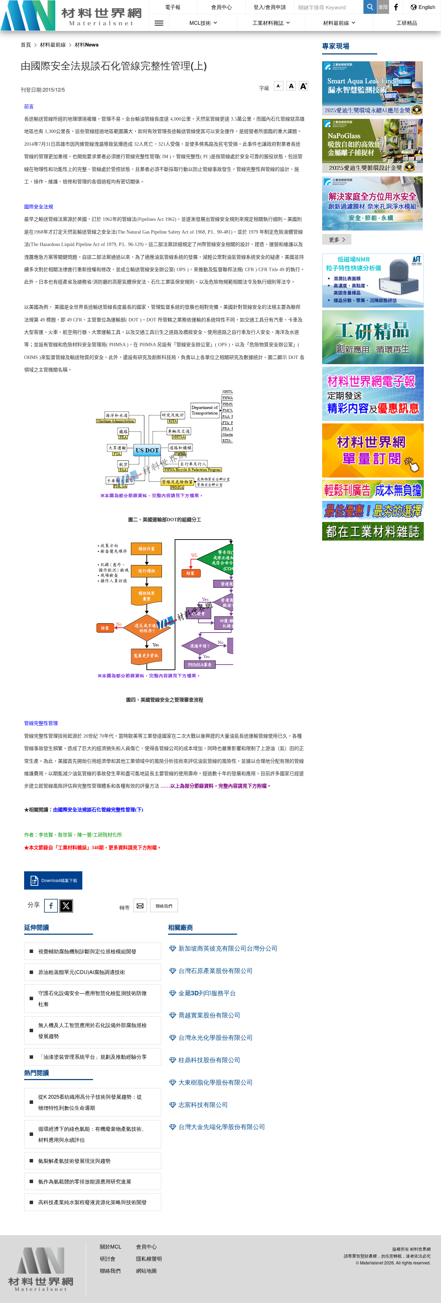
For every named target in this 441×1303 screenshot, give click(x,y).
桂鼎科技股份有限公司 (208, 1059)
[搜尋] (370, 7)
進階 (383, 6)
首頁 (26, 44)
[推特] (66, 906)
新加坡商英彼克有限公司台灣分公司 (227, 948)
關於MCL (110, 1246)
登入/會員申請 (270, 6)
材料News (87, 44)
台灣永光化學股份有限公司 (215, 1037)
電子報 (173, 6)
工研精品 (407, 22)
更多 (334, 239)
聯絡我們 (164, 906)
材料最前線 (53, 44)
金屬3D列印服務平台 (206, 992)
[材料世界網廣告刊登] (373, 489)
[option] (373, 282)
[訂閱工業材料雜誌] (373, 531)
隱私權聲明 (149, 1258)
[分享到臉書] (51, 906)
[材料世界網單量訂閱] (373, 450)
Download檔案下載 (59, 880)
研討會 (107, 1258)
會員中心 (221, 6)
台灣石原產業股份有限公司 (215, 970)
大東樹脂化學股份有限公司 (215, 1082)
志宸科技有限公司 (202, 1104)
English (427, 6)
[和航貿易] (373, 281)
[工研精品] (373, 337)
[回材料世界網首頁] (74, 15)
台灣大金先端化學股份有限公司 (221, 1126)
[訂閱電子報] (373, 394)
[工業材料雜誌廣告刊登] (373, 510)
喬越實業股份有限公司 (208, 1014)
